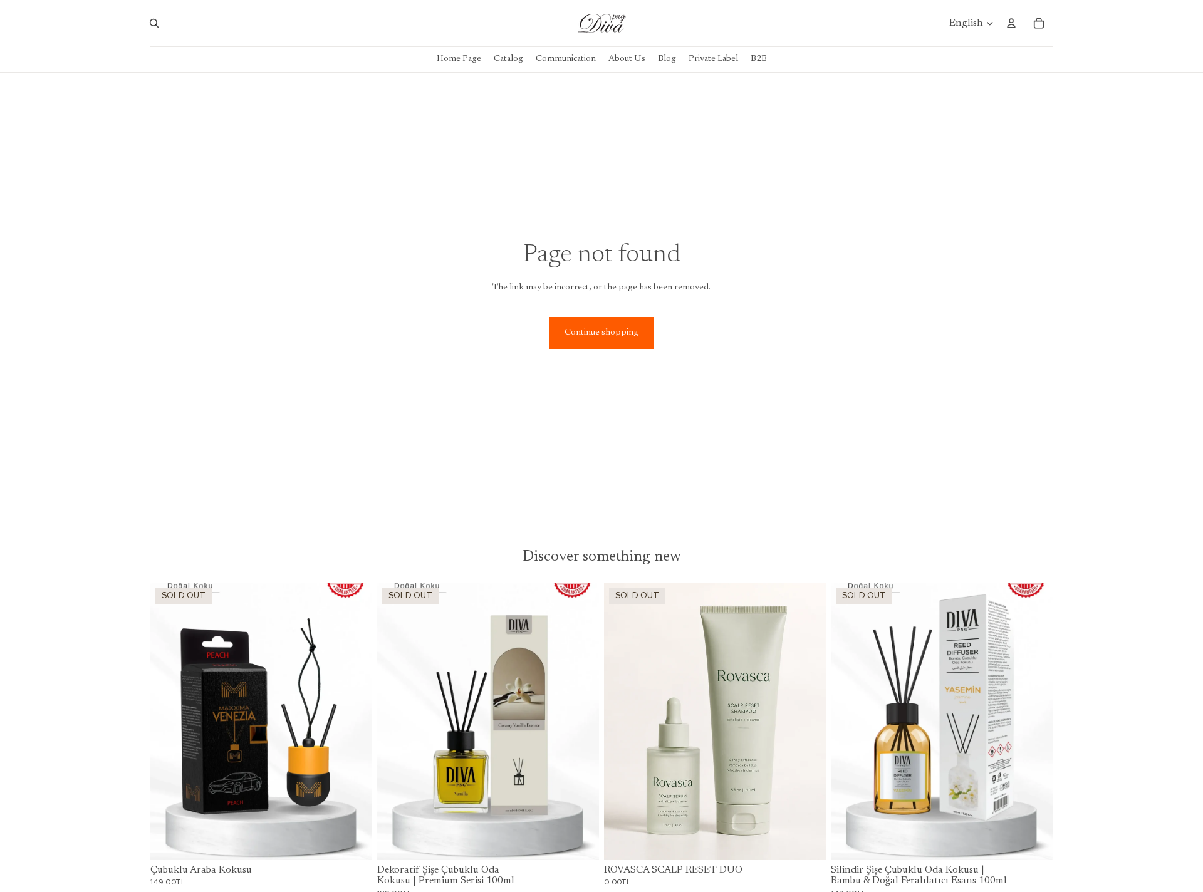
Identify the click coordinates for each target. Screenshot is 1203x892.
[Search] (154, 23)
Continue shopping (601, 332)
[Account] (1011, 23)
